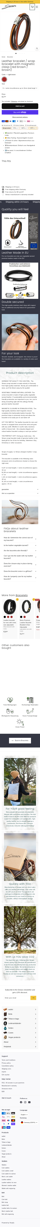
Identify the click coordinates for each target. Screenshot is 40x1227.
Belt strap (5, 1202)
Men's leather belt (7, 1211)
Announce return (7, 1088)
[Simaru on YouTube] (29, 1102)
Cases (4, 1151)
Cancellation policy (8, 1066)
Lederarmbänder (7, 1145)
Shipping (14, 101)
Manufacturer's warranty (9, 1085)
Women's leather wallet (9, 1185)
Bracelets (10, 57)
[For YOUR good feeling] (20, 782)
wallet (3, 1136)
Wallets (4, 1165)
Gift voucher (5, 1074)
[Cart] (32, 7)
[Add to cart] (36, 166)
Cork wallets (5, 1168)
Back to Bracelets (21, 740)
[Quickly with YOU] (20, 857)
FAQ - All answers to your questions (13, 1083)
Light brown (4, 79)
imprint (4, 1072)
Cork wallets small (7, 1171)
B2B (3, 1091)
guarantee (5, 489)
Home (3, 57)
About (3, 1157)
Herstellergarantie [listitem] (31, 125)
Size (3, 84)
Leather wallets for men (9, 1182)
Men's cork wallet (7, 1176)
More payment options (20, 117)
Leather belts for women (9, 1208)
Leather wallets (6, 1179)
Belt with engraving (8, 1214)
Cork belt (4, 1199)
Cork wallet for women (9, 1174)
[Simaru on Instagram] (25, 1102)
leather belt (5, 1205)
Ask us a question (8, 493)
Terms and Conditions (8, 1060)
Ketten (4, 1148)
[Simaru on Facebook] (21, 1102)
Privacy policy (6, 1063)
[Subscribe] (33, 998)
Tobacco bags (6, 1142)
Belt (3, 1196)
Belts (3, 1139)
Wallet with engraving (8, 1188)
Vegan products (6, 1154)
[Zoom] (37, 48)
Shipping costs (6, 1069)
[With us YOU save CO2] (20, 930)
